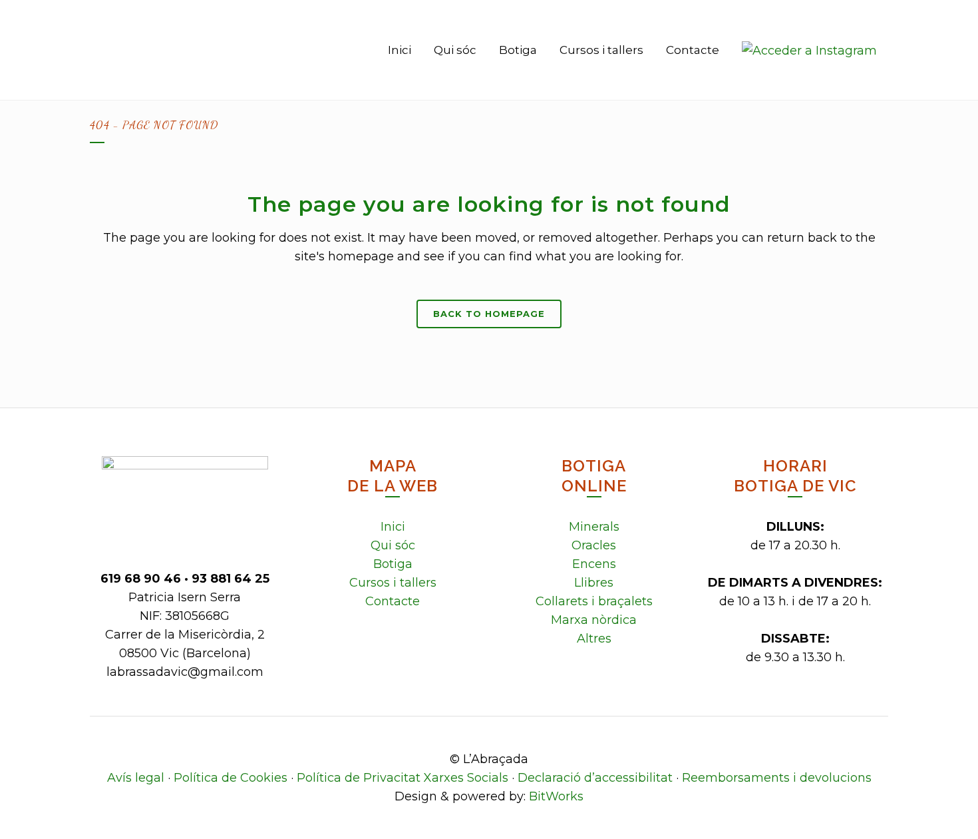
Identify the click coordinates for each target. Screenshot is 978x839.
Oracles (593, 545)
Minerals (594, 526)
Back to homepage (489, 313)
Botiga (392, 564)
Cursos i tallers (392, 582)
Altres (594, 638)
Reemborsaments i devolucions (777, 777)
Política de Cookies (230, 777)
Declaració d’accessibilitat (595, 777)
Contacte (392, 601)
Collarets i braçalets (594, 601)
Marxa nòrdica (594, 620)
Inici (393, 526)
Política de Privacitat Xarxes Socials (402, 777)
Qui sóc (393, 545)
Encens (594, 564)
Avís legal (135, 777)
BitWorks (556, 796)
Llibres (593, 582)
